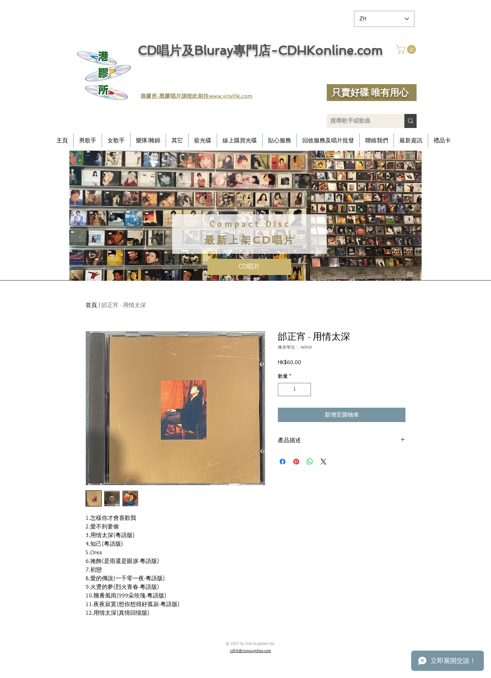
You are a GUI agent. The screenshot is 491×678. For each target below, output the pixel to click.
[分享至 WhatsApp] (310, 461)
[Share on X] (323, 461)
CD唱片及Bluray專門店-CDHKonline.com (260, 50)
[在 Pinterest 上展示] (296, 461)
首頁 (91, 305)
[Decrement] (283, 389)
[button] (407, 49)
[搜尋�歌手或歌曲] (410, 121)
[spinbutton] (294, 389)
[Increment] (305, 389)
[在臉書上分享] (282, 461)
